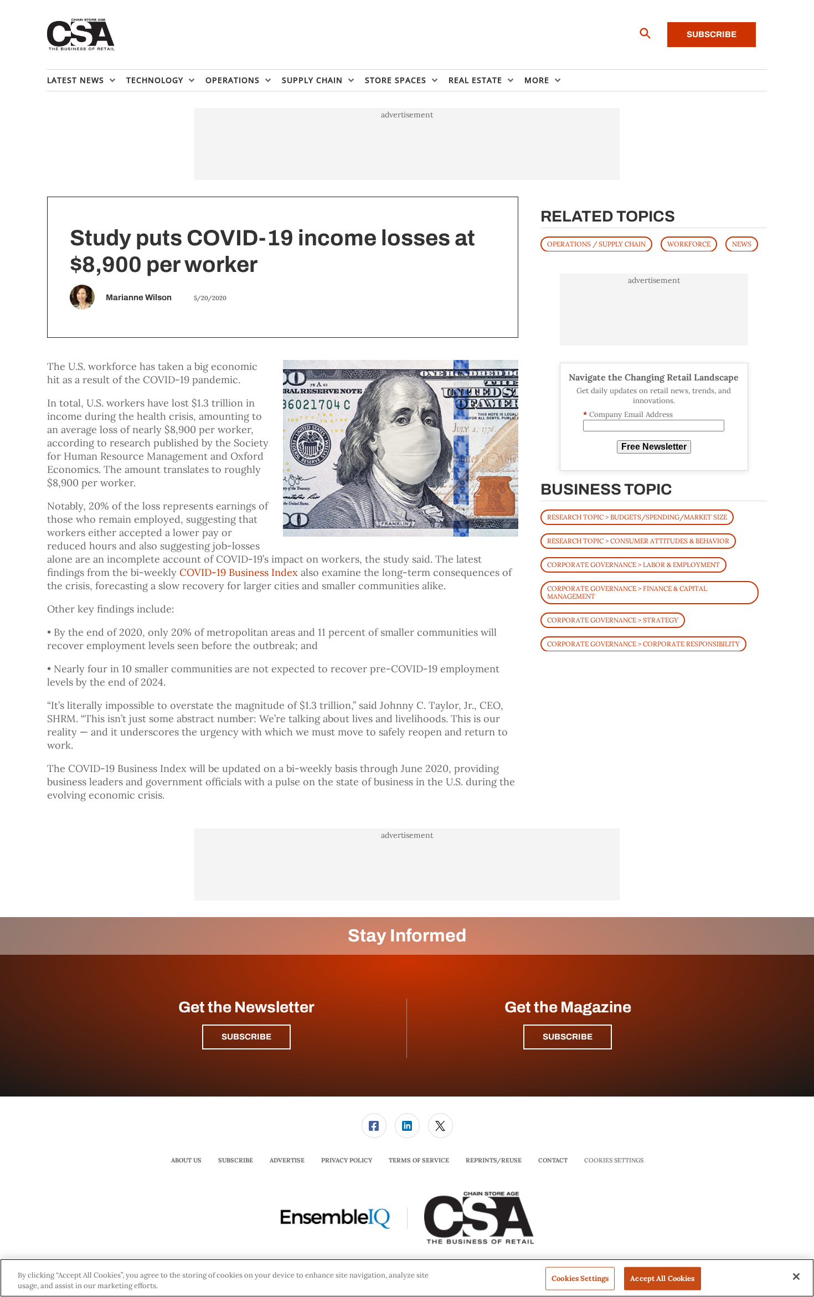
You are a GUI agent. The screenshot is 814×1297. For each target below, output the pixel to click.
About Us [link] (186, 1160)
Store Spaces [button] (395, 80)
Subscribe (711, 34)
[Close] (796, 1276)
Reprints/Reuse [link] (494, 1160)
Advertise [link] (287, 1160)
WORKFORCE (688, 243)
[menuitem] (86, 80)
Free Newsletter (654, 446)
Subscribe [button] (246, 1036)
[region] (407, 1278)
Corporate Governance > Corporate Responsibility (643, 643)
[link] (374, 1125)
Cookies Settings (613, 1160)
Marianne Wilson (139, 297)
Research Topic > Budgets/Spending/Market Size (637, 516)
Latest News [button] (75, 80)
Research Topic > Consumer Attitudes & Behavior (638, 540)
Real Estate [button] (475, 80)
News (741, 243)
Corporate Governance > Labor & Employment (633, 564)
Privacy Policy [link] (346, 1160)
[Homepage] (81, 35)
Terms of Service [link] (419, 1160)
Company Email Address (628, 414)
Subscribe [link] (235, 1160)
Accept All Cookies (662, 1278)
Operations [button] (232, 80)
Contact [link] (553, 1160)
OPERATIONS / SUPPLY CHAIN (596, 243)
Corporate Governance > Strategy (612, 619)
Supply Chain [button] (312, 80)
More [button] (536, 80)
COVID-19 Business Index (238, 572)
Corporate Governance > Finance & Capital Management (627, 592)
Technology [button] (154, 80)
